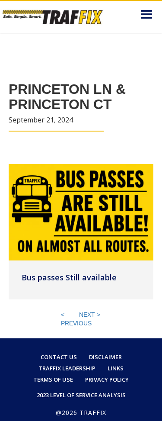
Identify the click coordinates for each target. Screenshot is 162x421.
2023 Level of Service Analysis (81, 395)
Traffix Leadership (66, 368)
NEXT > (89, 314)
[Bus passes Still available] (81, 211)
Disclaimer (105, 357)
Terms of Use (53, 379)
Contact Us (59, 357)
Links (116, 368)
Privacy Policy (107, 379)
